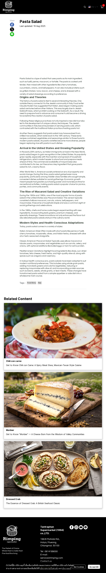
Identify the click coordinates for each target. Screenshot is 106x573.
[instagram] (76, 527)
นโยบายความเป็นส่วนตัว (49, 568)
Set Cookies (79, 567)
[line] (86, 527)
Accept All (94, 567)
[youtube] (81, 527)
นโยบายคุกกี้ (66, 568)
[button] (84, 7)
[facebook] (72, 527)
